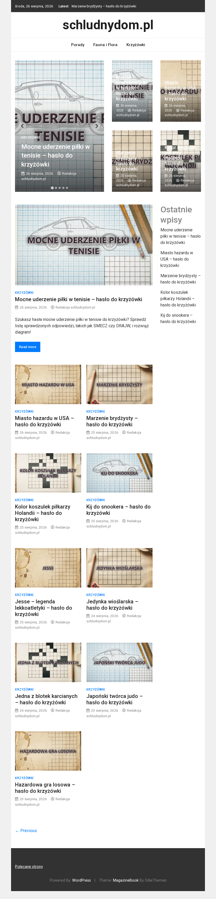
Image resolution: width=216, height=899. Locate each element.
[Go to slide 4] (63, 188)
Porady (77, 44)
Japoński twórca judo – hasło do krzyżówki (114, 699)
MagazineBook (126, 880)
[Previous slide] (22, 126)
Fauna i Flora (105, 44)
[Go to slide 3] (59, 188)
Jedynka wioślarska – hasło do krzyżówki (112, 604)
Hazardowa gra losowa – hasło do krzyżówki (45, 787)
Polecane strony (29, 866)
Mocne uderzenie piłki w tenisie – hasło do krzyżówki (55, 155)
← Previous (26, 830)
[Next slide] (96, 126)
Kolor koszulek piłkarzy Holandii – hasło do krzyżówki (180, 158)
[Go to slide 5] (67, 188)
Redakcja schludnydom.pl (75, 307)
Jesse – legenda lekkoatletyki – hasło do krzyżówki (43, 607)
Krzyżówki (135, 44)
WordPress (81, 880)
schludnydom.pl (108, 24)
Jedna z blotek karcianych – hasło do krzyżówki (46, 699)
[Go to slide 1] (52, 188)
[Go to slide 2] (56, 188)
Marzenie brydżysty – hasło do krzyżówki (104, 6)
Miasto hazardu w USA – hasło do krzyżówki (180, 90)
